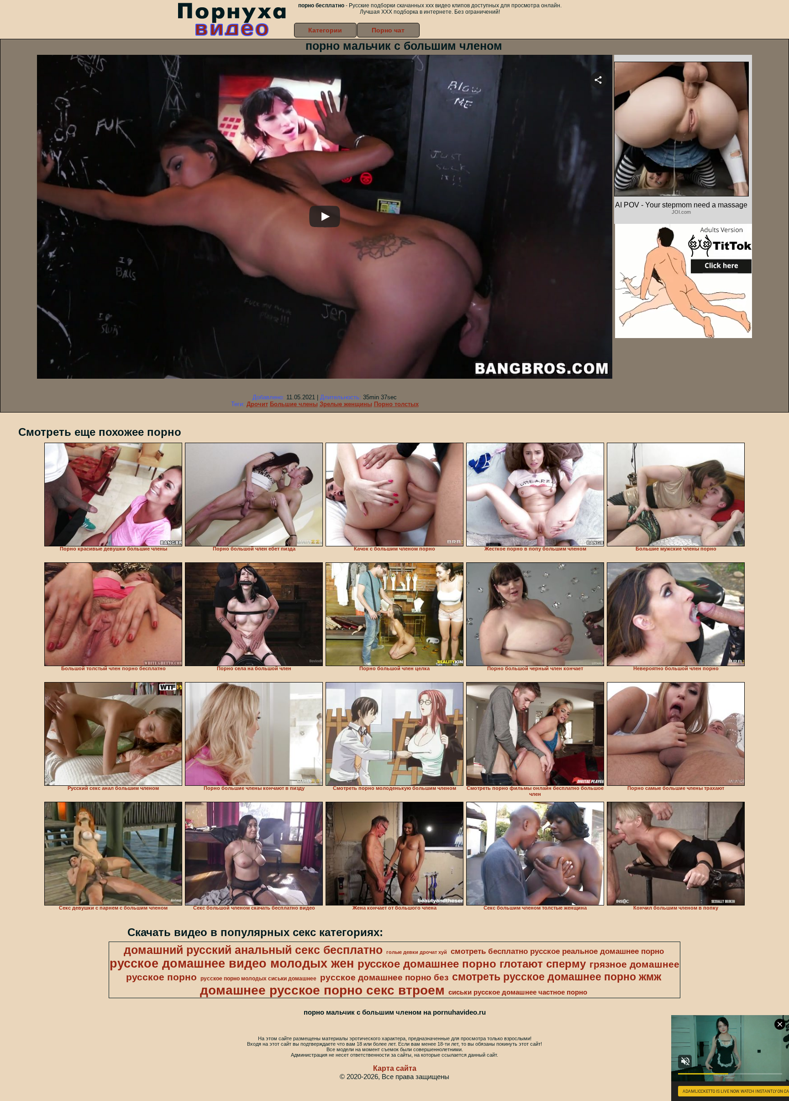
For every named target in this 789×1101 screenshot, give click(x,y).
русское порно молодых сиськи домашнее (258, 978)
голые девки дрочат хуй (416, 952)
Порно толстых (396, 404)
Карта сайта (394, 1068)
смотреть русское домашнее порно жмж (556, 977)
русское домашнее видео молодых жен (232, 963)
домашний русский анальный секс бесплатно (253, 949)
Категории (325, 30)
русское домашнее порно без (384, 977)
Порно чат (388, 30)
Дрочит (257, 404)
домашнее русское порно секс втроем (322, 990)
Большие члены (294, 404)
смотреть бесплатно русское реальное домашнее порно (557, 951)
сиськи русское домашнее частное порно (517, 992)
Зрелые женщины (346, 404)
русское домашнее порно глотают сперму (472, 964)
